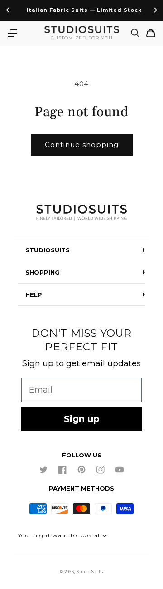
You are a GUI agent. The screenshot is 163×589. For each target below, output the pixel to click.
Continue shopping (82, 144)
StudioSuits (90, 571)
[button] (12, 33)
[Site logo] (81, 213)
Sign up (82, 418)
